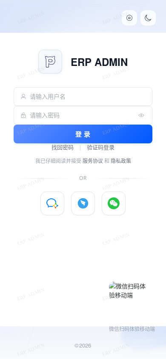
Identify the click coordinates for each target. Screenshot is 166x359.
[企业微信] (52, 203)
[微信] (114, 203)
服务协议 (93, 161)
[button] (129, 18)
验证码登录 (100, 147)
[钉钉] (83, 203)
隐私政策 (121, 161)
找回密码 (63, 147)
